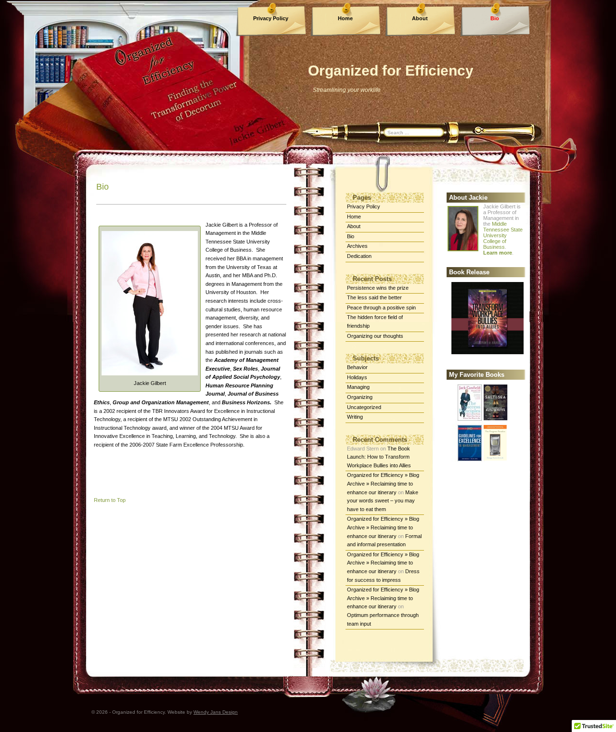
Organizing (359, 397)
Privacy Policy (270, 18)
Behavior (357, 367)
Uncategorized (364, 407)
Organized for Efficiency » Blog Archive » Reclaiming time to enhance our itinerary (383, 483)
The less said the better (374, 297)
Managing (358, 387)
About (420, 18)
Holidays (357, 377)
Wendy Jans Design (215, 712)
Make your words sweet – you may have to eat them (382, 500)
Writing (355, 417)
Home (345, 18)
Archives (357, 246)
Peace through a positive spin (381, 307)
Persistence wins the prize (378, 288)
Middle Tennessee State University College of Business (503, 235)
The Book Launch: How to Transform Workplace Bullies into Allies (379, 457)
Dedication (359, 256)
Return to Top (110, 500)
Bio (494, 18)
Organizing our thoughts (375, 336)
